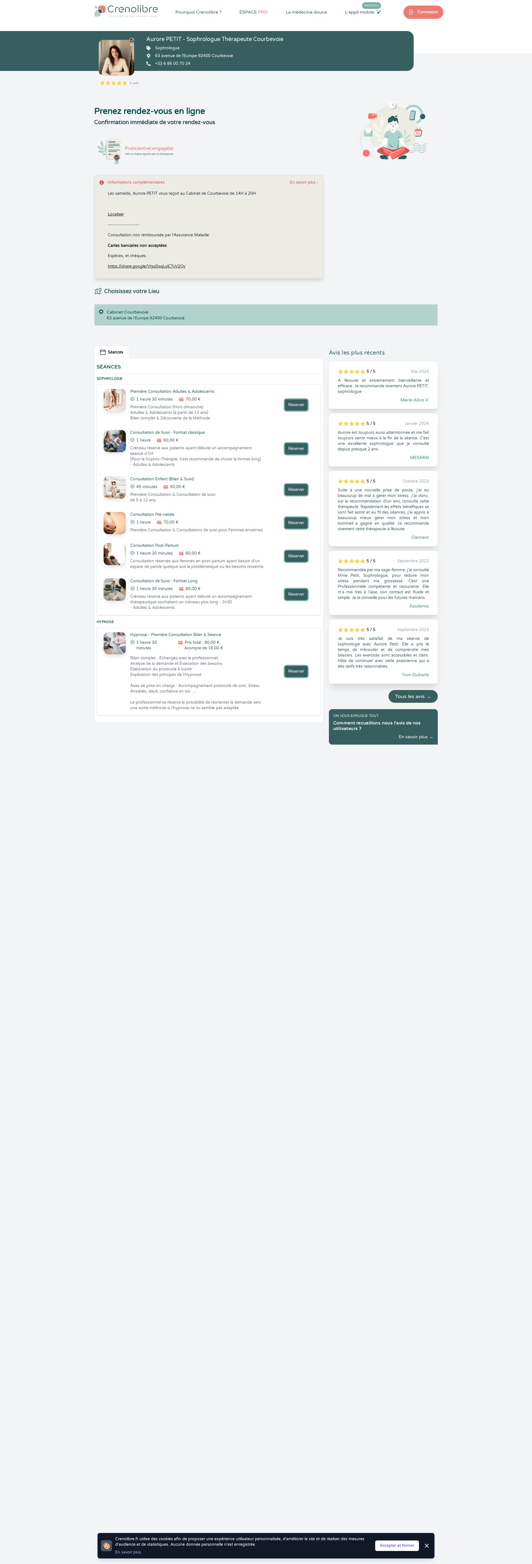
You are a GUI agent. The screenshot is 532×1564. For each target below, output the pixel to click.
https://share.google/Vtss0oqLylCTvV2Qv (146, 266)
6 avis (134, 83)
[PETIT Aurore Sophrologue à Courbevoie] (116, 57)
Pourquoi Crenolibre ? (198, 12)
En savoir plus (304, 182)
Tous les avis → (413, 696)
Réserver (296, 404)
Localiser (116, 214)
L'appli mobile (362, 12)
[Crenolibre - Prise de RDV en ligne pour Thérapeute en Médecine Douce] (126, 11)
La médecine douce (306, 12)
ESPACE (253, 12)
